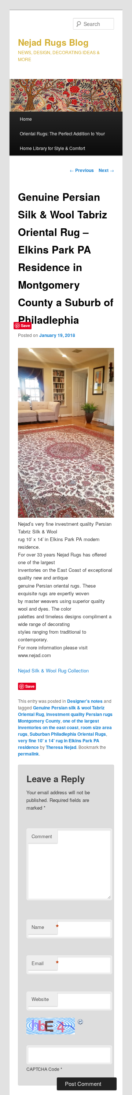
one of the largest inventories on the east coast (58, 724)
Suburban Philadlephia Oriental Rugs (68, 734)
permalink (28, 753)
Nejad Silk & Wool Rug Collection (53, 670)
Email (44, 963)
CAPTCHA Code (42, 1069)
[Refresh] (81, 1021)
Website (40, 998)
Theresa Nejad (61, 747)
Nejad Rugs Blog (53, 42)
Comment (42, 836)
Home (26, 119)
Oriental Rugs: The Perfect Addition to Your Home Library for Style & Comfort (62, 140)
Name (44, 927)
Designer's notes (85, 701)
